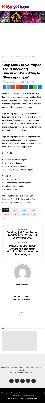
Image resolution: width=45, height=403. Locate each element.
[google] (13, 87)
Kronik (11, 56)
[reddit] (18, 87)
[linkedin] (26, 87)
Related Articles (21, 296)
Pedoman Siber (32, 398)
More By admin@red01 (21, 299)
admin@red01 (10, 82)
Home (4, 56)
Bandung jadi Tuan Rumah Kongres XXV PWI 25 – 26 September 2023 (22, 233)
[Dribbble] (28, 381)
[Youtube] (33, 381)
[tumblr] (31, 87)
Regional (11, 61)
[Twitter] (17, 381)
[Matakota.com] (15, 4)
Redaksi (22, 398)
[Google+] (22, 381)
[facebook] (4, 87)
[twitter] (9, 87)
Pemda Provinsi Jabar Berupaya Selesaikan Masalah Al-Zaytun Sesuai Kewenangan (22, 249)
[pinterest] (22, 87)
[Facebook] (11, 381)
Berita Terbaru (12, 398)
